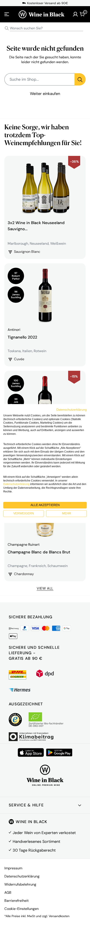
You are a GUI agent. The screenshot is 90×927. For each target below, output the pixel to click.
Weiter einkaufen (45, 93)
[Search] (7, 28)
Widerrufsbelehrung (20, 884)
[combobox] (45, 28)
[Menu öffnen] (6, 14)
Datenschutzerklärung (22, 876)
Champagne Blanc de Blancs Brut (39, 552)
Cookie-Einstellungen (21, 908)
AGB (7, 892)
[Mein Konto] (75, 14)
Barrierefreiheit (16, 900)
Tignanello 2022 (22, 337)
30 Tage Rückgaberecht (34, 850)
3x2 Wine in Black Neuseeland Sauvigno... (36, 226)
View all (45, 588)
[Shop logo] (41, 14)
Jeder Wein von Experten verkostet (44, 832)
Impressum (13, 868)
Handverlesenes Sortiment (36, 841)
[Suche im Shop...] (80, 79)
